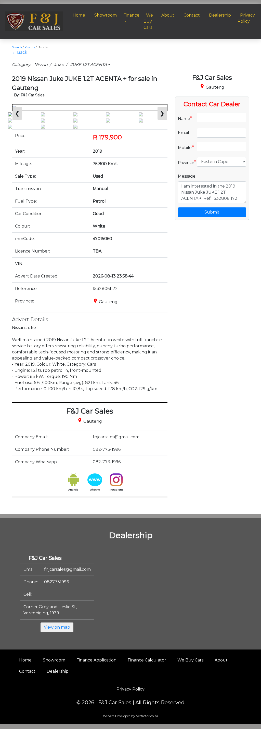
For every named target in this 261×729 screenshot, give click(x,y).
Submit (211, 212)
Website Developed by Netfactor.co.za (130, 716)
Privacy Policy (130, 689)
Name (185, 118)
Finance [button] (131, 15)
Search (17, 47)
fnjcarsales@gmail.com (67, 569)
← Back (19, 52)
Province (185, 162)
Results (29, 47)
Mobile (185, 147)
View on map (57, 627)
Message (186, 176)
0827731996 (56, 581)
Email (183, 132)
